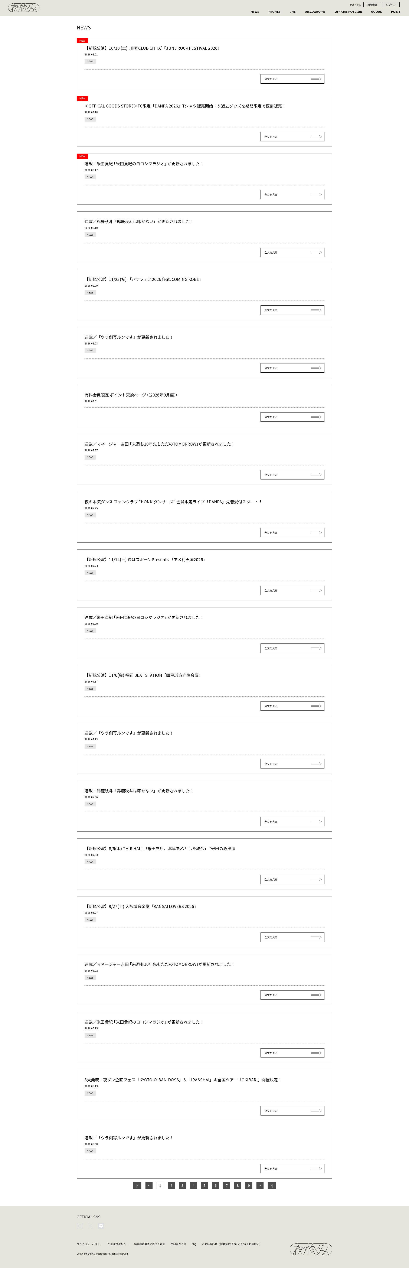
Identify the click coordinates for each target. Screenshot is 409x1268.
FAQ (194, 1244)
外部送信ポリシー (118, 1244)
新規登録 (372, 4)
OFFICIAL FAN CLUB (348, 11)
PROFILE (274, 11)
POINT (395, 11)
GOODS (376, 11)
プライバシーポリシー (89, 1244)
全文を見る (271, 79)
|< (137, 1185)
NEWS (255, 11)
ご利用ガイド (178, 1244)
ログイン (391, 4)
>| (271, 1185)
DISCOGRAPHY (315, 11)
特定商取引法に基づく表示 (149, 1244)
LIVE (293, 11)
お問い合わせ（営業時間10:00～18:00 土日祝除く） (232, 1244)
